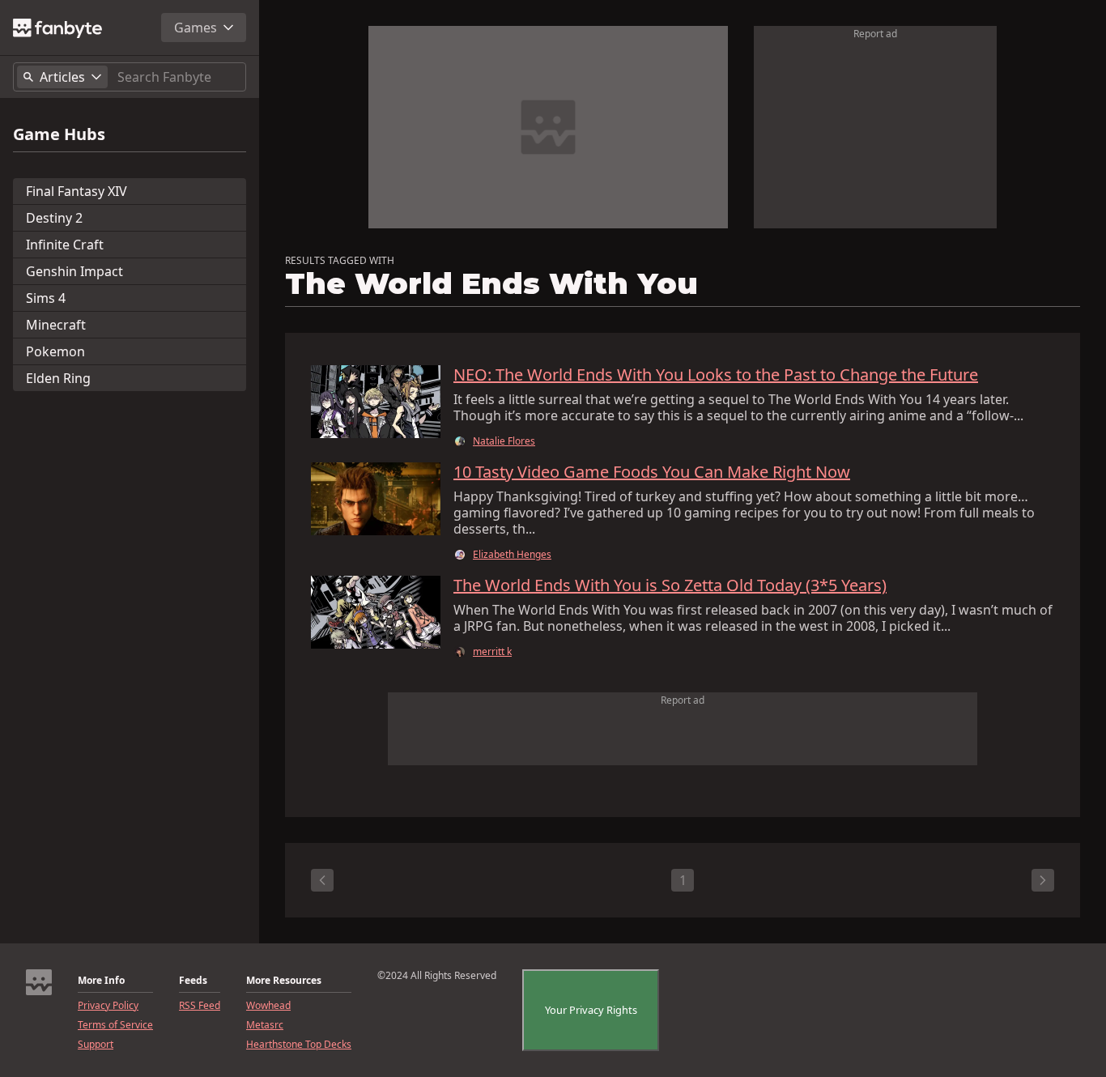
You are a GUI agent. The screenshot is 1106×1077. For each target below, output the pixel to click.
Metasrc (264, 1025)
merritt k (492, 651)
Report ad (875, 33)
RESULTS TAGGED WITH (339, 260)
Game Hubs (59, 134)
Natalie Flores (504, 441)
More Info (101, 980)
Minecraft (56, 325)
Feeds (193, 980)
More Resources (283, 980)
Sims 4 (46, 298)
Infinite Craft (65, 244)
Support (95, 1044)
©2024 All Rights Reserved (436, 975)
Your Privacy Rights (591, 1010)
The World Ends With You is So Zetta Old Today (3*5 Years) (670, 585)
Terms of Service (115, 1025)
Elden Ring (58, 378)
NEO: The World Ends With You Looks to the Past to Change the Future (715, 375)
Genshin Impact (74, 271)
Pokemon (55, 351)
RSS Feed (199, 1005)
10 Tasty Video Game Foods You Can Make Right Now (651, 472)
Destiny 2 (54, 218)
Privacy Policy (108, 1005)
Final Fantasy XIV (76, 191)
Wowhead (268, 1005)
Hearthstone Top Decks (298, 1044)
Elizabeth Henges (512, 554)
